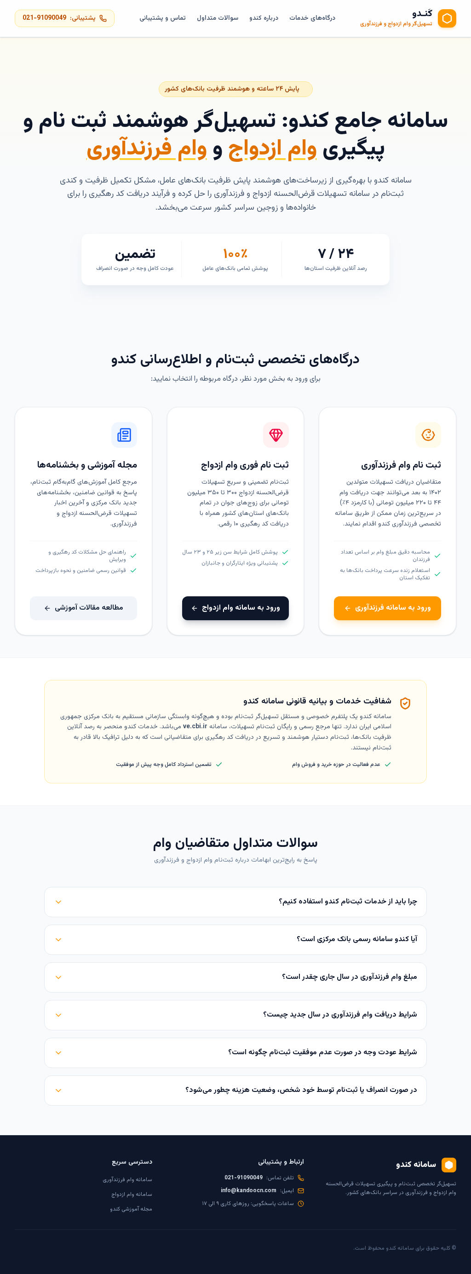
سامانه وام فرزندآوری (127, 1180)
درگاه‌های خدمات (312, 18)
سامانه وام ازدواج (131, 1194)
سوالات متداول (217, 18)
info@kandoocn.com (248, 1190)
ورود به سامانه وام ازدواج (241, 608)
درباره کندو (263, 18)
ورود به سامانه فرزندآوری (393, 608)
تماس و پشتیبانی (162, 18)
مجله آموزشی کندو (131, 1209)
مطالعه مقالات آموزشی (89, 608)
